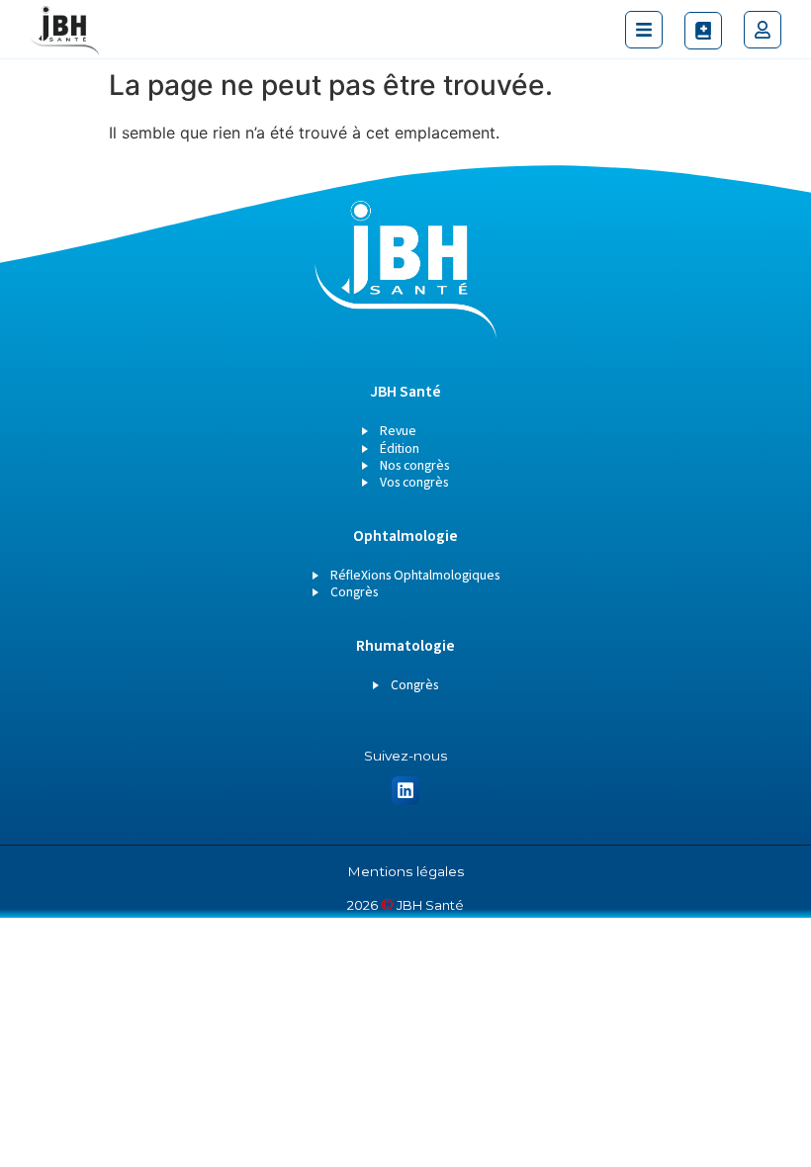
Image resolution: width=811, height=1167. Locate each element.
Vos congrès (414, 483)
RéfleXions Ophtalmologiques (414, 575)
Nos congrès (414, 466)
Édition (399, 449)
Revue (398, 431)
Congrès (354, 592)
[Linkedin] (406, 790)
